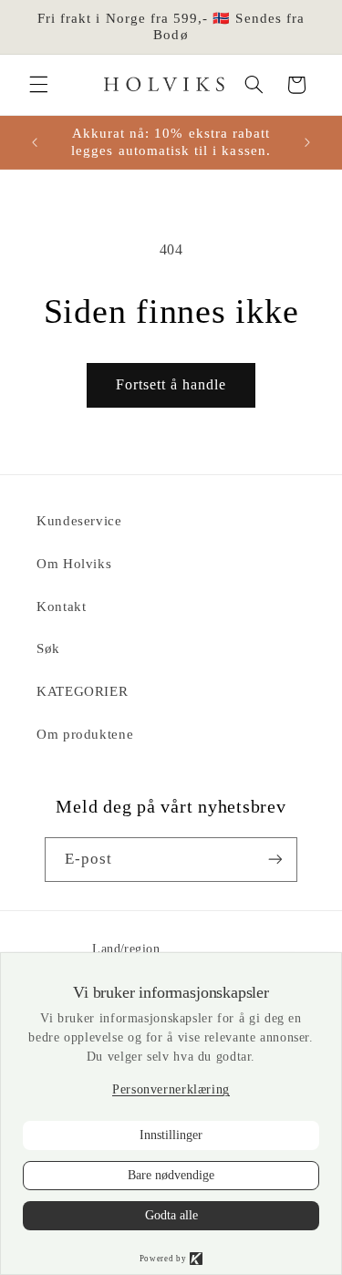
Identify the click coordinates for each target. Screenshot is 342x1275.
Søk (48, 648)
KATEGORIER (82, 691)
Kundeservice (79, 520)
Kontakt (61, 606)
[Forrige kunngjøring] (35, 142)
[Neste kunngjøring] (307, 142)
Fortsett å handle (171, 384)
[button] (38, 85)
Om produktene (84, 734)
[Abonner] (275, 859)
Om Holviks (73, 563)
